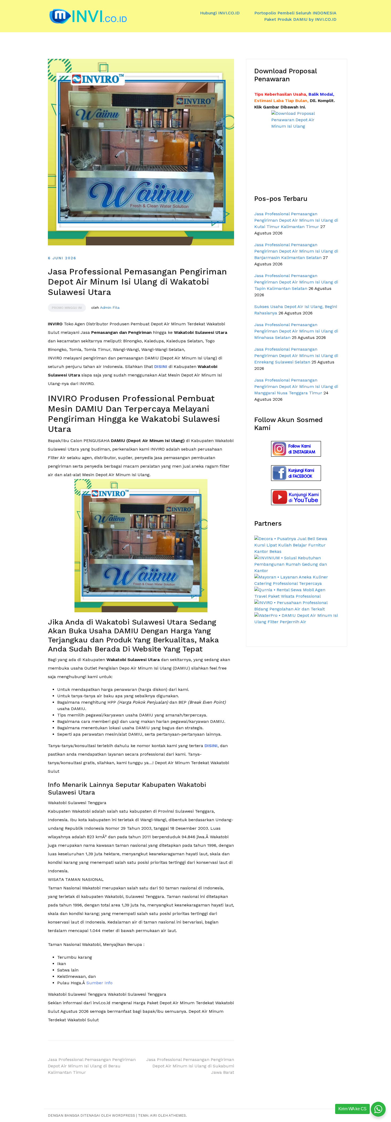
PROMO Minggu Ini (67, 308)
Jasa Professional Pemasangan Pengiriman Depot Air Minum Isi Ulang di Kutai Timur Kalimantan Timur (296, 220)
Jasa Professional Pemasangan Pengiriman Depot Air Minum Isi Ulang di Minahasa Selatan (296, 331)
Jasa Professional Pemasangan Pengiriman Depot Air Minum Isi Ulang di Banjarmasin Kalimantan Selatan (296, 251)
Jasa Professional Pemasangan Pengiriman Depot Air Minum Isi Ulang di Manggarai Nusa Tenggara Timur (296, 386)
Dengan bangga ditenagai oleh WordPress (92, 1115)
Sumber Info (99, 982)
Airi (153, 1115)
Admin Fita (109, 307)
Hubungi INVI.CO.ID (220, 12)
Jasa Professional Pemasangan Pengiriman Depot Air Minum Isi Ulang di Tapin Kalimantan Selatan (296, 282)
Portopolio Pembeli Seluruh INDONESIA (295, 12)
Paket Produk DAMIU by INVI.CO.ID (300, 19)
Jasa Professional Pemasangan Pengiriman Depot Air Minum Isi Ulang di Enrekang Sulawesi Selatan (296, 355)
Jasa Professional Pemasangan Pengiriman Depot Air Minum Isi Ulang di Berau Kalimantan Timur (92, 1066)
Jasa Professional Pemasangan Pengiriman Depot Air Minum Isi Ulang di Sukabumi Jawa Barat (190, 1066)
